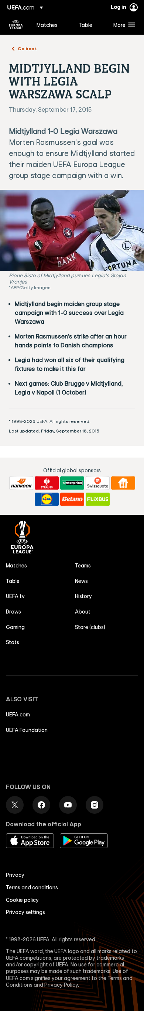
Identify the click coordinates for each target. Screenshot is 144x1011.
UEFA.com (18, 715)
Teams (83, 566)
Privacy (15, 875)
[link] (47, 24)
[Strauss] (47, 483)
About (82, 612)
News (81, 581)
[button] (123, 24)
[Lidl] (47, 499)
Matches (16, 566)
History (83, 596)
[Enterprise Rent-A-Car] (72, 483)
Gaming (15, 627)
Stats (12, 642)
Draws (13, 612)
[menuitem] (51, 24)
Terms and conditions (32, 887)
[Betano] (72, 499)
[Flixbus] (98, 499)
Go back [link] (27, 48)
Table (13, 581)
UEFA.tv (15, 596)
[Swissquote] (98, 483)
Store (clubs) (90, 627)
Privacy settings (25, 912)
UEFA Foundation (27, 730)
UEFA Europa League (16, 24)
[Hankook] (21, 483)
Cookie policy (22, 900)
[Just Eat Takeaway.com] (123, 483)
